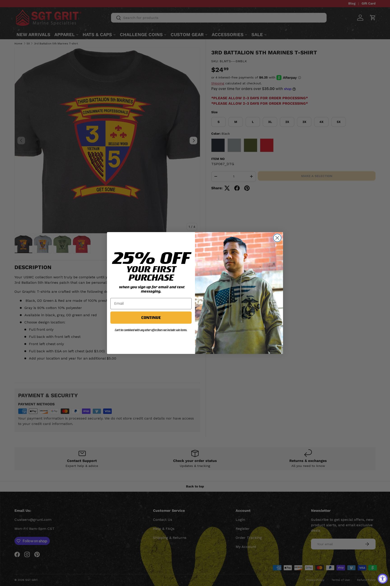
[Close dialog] (277, 238)
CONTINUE (151, 317)
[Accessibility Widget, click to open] (383, 579)
